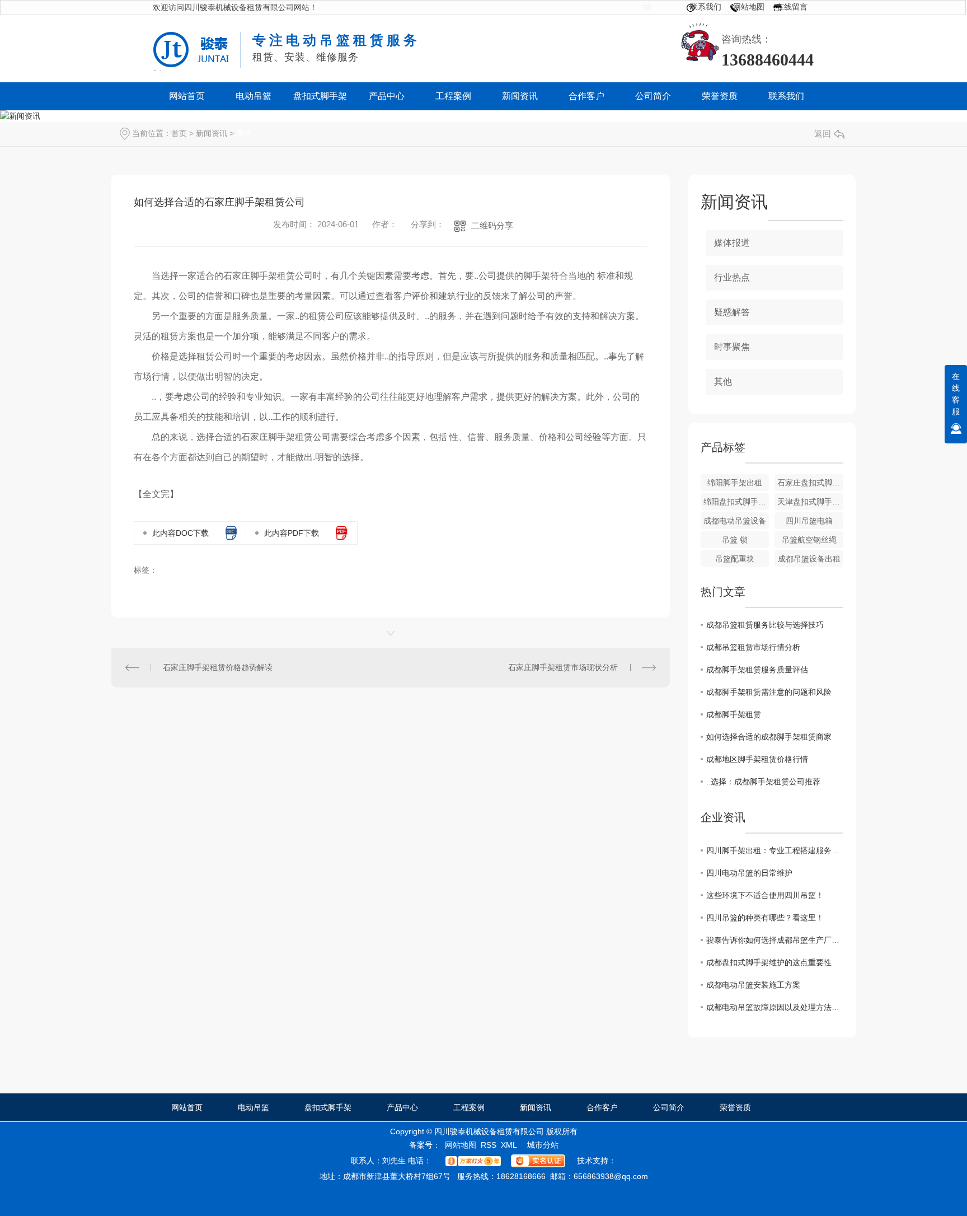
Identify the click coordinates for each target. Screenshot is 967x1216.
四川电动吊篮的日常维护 (749, 872)
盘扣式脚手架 (327, 1107)
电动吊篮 (253, 1107)
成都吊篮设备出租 (809, 558)
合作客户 (602, 1107)
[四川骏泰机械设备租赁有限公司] (197, 40)
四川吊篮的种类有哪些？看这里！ (765, 917)
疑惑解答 (732, 312)
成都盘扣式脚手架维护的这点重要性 (769, 962)
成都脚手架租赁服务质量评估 (757, 669)
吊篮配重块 (734, 558)
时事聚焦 (732, 347)
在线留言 (792, 6)
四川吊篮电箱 (809, 520)
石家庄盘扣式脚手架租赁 (810, 482)
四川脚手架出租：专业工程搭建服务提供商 (774, 850)
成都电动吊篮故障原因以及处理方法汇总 (774, 1007)
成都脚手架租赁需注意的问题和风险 (769, 691)
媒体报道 (732, 242)
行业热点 (732, 277)
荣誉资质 (735, 1107)
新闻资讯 (211, 133)
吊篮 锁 (735, 539)
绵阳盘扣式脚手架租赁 (736, 501)
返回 (822, 133)
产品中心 (402, 1107)
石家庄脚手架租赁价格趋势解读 (218, 667)
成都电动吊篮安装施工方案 (753, 984)
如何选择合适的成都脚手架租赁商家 (769, 736)
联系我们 (705, 6)
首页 (179, 133)
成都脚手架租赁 (733, 714)
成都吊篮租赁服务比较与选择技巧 (765, 624)
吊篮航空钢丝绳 (809, 539)
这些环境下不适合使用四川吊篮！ (765, 895)
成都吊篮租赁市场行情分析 (753, 647)
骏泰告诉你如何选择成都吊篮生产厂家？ (774, 940)
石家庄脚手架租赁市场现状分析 (563, 667)
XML (509, 1144)
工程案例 (469, 1107)
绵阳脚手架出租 (734, 482)
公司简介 (668, 1107)
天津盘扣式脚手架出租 (810, 501)
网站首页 (187, 1107)
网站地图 (748, 6)
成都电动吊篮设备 (734, 520)
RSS (488, 1144)
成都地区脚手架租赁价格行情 (757, 759)
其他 (244, 133)
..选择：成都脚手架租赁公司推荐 (763, 781)
